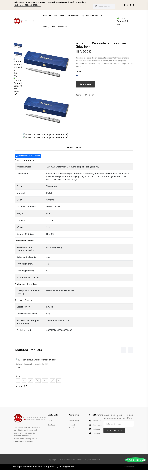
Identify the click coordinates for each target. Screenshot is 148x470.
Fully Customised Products (91, 15)
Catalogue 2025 (49, 27)
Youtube (96, 433)
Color (78, 71)
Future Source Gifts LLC (73, 459)
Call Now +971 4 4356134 (26, 5)
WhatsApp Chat (137, 459)
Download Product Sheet (29, 156)
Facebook (97, 421)
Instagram (97, 425)
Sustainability (73, 15)
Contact (51, 425)
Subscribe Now (113, 430)
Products (53, 15)
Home (45, 15)
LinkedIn (96, 429)
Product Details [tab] (74, 147)
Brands (61, 15)
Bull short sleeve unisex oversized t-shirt (32, 364)
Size (18, 376)
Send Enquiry (85, 84)
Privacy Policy (74, 421)
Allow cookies (129, 467)
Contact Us (62, 27)
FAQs (50, 421)
